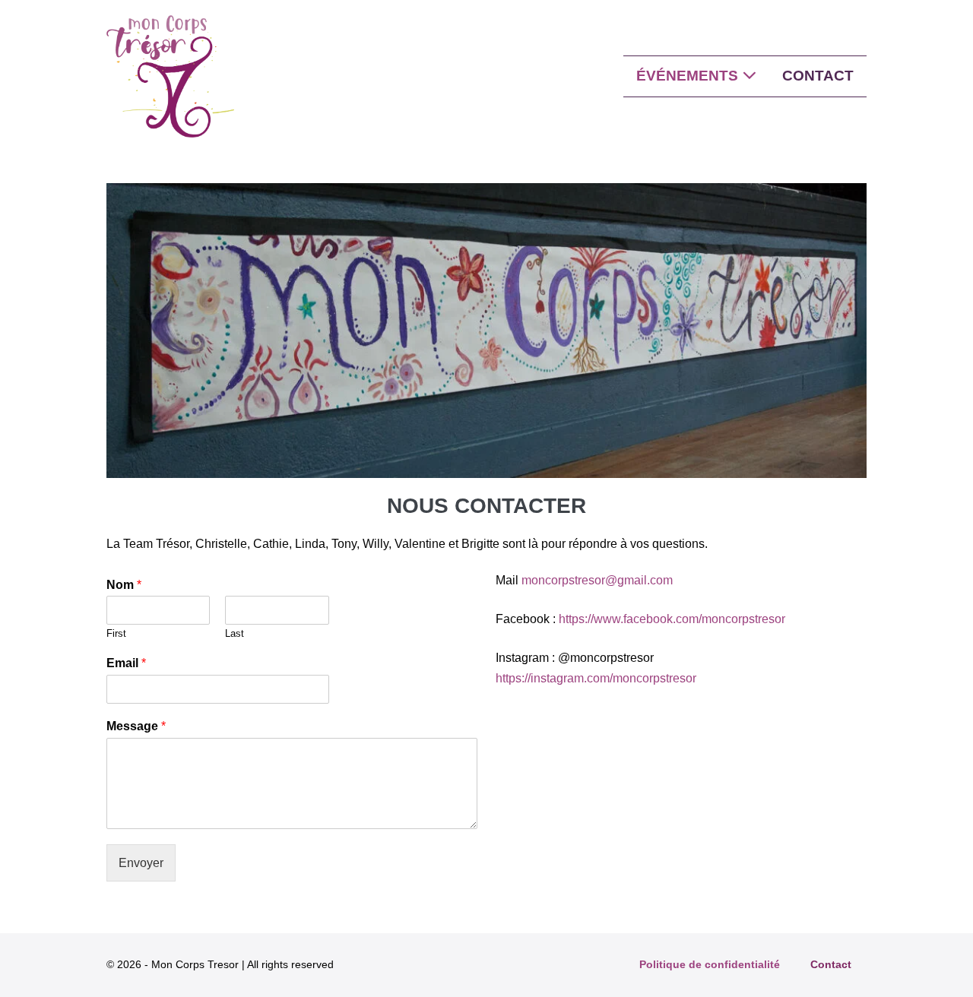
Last (234, 633)
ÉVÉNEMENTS (689, 76)
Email (126, 663)
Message (136, 726)
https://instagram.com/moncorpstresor (596, 678)
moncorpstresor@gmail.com (597, 580)
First (116, 633)
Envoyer (141, 862)
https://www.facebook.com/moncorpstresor (672, 618)
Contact (830, 964)
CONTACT (818, 76)
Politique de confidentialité (709, 964)
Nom (123, 584)
